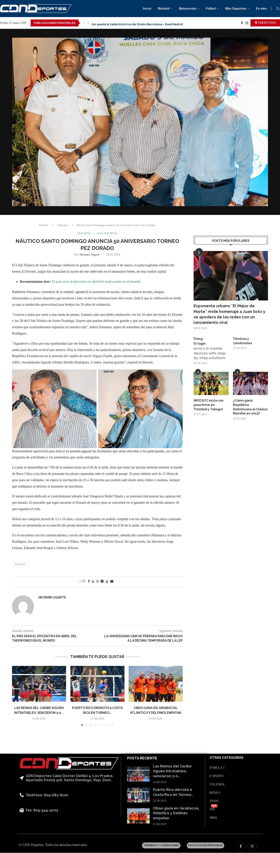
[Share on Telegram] (102, 581)
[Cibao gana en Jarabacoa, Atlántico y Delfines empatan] (156, 684)
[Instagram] (246, 23)
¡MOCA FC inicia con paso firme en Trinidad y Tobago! (209, 405)
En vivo (261, 9)
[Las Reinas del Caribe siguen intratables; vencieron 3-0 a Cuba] (39, 684)
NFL (212, 809)
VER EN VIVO (266, 22)
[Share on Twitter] (92, 582)
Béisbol (164, 9)
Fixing (198, 338)
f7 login (200, 343)
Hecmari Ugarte (89, 254)
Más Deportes (236, 9)
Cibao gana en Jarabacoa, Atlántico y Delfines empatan (176, 813)
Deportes (63, 225)
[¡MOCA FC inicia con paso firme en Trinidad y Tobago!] (211, 383)
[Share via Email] (111, 581)
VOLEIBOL (217, 784)
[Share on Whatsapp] (97, 581)
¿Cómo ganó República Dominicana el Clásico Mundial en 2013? (250, 407)
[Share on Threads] (106, 582)
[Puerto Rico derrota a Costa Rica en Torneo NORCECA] (97, 684)
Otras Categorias (226, 757)
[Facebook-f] (241, 846)
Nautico (20, 564)
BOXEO (215, 792)
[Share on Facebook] (89, 581)
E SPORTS (217, 776)
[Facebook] (242, 23)
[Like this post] (83, 581)
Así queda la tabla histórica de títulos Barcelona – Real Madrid (137, 23)
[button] (84, 22)
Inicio (147, 9)
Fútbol (211, 9)
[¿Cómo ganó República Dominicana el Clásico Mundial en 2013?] (250, 383)
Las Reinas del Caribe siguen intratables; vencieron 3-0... (172, 771)
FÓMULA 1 (217, 767)
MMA (213, 817)
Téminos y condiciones (242, 341)
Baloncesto (187, 9)
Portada (43, 225)
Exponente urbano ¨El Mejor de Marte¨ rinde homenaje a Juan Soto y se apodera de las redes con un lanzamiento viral (229, 314)
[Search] (278, 9)
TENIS (214, 801)
